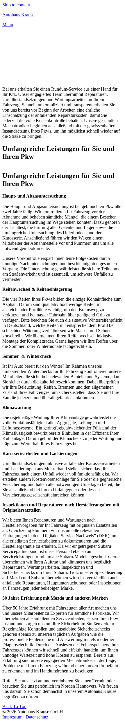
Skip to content (16, 4)
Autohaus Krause (18, 14)
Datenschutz (37, 716)
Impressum (12, 716)
